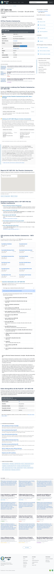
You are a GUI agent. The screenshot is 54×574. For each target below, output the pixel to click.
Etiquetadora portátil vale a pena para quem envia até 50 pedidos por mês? (21, 72)
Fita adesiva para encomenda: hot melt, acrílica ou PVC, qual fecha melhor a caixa (45, 517)
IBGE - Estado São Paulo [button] (18, 467)
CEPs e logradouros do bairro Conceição (10, 425)
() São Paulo (16, 48)
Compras (8, 76)
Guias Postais (9, 69)
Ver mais (27, 547)
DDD (19, 2)
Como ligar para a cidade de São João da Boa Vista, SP (13, 288)
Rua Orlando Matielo (23, 256)
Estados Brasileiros (35, 560)
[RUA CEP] (5, 2)
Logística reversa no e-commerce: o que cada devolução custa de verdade (9, 517)
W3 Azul (4, 561)
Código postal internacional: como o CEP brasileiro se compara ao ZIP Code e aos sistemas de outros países (27, 496)
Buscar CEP (34, 565)
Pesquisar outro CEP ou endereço (9, 452)
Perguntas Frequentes (42, 69)
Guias (22, 2)
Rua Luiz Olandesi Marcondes (25, 268)
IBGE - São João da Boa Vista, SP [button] (7, 467)
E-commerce (39, 499)
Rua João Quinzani (23, 243)
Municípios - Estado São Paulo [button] (15, 463)
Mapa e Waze (41, 67)
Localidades (9, 82)
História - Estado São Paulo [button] (28, 467)
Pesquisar (51, 2)
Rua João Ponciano (5, 268)
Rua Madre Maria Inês (6, 274)
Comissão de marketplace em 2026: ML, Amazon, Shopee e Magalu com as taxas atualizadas (45, 496)
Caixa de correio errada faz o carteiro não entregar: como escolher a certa (26, 517)
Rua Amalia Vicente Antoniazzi (25, 250)
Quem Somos (25, 560)
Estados (14, 2)
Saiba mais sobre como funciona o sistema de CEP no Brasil (13, 162)
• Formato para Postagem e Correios (44, 65)
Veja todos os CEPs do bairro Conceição (10, 218)
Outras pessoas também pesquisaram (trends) (12, 290)
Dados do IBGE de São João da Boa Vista (10, 439)
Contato (24, 566)
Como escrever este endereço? (44, 62)
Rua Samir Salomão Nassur (25, 262)
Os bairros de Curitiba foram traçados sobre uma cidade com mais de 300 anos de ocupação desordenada (21, 79)
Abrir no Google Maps (6, 196)
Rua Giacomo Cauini (6, 262)
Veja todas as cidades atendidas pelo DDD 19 (11, 229)
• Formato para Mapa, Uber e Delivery (44, 63)
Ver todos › (7, 478)
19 (19, 401)
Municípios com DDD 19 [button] (16, 469)
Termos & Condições (49, 558)
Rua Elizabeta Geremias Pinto (8, 256)
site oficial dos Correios (8, 141)
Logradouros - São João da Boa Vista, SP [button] (9, 465)
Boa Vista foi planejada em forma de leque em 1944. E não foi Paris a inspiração (45, 539)
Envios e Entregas (4, 542)
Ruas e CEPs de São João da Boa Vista (9, 434)
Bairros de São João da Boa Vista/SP (9, 430)
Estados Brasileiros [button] (5, 463)
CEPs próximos (41, 70)
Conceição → (48, 15)
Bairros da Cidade (23, 46)
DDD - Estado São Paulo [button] (6, 469)
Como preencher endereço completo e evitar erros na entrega (20, 66)
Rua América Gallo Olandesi (25, 274)
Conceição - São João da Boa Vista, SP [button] (23, 465)
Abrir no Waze (14, 196)
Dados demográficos (42, 72)
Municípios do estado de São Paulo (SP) (10, 444)
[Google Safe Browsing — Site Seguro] (50, 570)
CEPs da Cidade (16, 46)
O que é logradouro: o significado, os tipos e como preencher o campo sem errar (9, 496)
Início (11, 2)
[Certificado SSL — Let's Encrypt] (52, 570)
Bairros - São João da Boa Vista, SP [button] (27, 463)
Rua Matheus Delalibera (7, 243)
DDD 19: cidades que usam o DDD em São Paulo (12, 448)
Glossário (24, 565)
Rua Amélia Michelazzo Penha (8, 250)
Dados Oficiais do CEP (42, 60)
